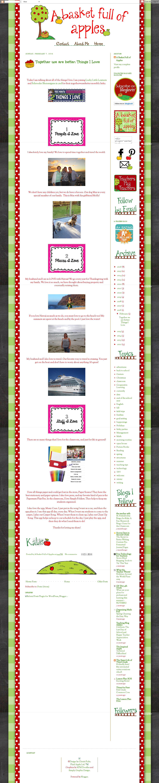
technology (122, 468)
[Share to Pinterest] (91, 554)
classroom (121, 381)
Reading (120, 450)
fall (118, 407)
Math (119, 436)
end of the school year (124, 399)
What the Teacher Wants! (123, 571)
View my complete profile (122, 66)
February (124, 313)
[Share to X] (87, 554)
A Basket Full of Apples (123, 59)
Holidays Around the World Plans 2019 (124, 577)
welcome (120, 475)
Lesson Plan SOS (124, 678)
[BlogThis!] (84, 554)
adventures (121, 367)
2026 (119, 267)
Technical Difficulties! (121, 652)
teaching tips (122, 464)
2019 (119, 297)
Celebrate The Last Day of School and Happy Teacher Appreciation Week (122, 634)
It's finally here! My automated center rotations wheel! (123, 668)
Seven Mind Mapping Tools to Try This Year (124, 561)
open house (122, 443)
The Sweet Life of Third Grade (124, 661)
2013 (119, 340)
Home (67, 581)
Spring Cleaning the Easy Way (123, 615)
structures (121, 457)
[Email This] (82, 554)
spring (119, 454)
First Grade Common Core (123, 691)
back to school (123, 370)
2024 (119, 275)
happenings (122, 422)
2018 (119, 301)
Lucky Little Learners (96, 80)
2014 (119, 335)
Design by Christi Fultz (80, 761)
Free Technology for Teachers (123, 555)
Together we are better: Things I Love (68, 61)
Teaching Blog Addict (122, 624)
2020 (119, 292)
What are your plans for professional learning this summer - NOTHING (122, 597)
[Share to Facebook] (89, 554)
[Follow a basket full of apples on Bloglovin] (124, 104)
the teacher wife (123, 513)
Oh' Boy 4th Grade (121, 587)
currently (121, 391)
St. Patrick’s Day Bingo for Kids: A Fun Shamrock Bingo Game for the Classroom (124, 521)
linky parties (122, 429)
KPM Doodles (83, 767)
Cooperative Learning (122, 386)
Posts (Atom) (43, 586)
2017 (119, 305)
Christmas (121, 377)
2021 (119, 288)
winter (119, 479)
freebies (120, 415)
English (120, 404)
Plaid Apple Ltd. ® (78, 764)
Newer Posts (31, 581)
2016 (119, 310)
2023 (119, 279)
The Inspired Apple (122, 647)
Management (122, 432)
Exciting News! (123, 681)
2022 (119, 284)
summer (120, 461)
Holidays (120, 425)
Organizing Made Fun (124, 610)
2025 (119, 271)
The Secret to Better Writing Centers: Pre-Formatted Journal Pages (122, 542)
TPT (119, 472)
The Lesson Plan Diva (123, 700)
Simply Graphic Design (79, 770)
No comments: (71, 554)
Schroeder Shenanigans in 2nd (47, 83)
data (118, 394)
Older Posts (102, 581)
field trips (121, 411)
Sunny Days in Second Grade (123, 534)
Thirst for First (123, 687)
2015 (119, 331)
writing (120, 482)
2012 (119, 344)
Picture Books (123, 447)
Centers (120, 374)
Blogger (84, 776)
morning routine (124, 440)
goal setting (122, 418)
